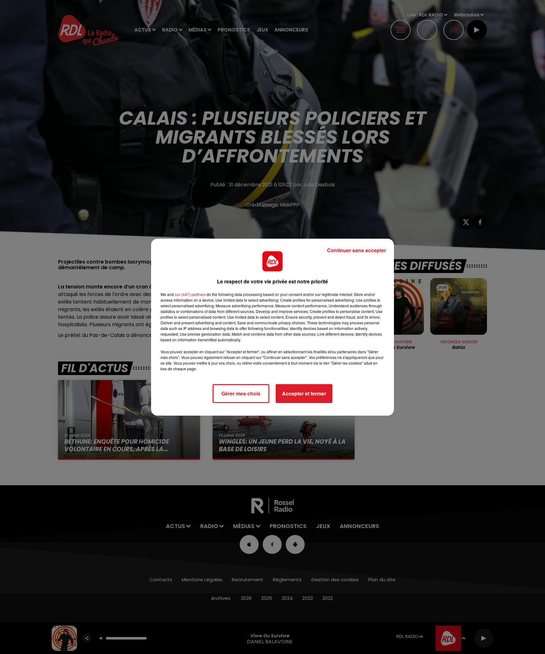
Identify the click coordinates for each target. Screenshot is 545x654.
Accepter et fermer (304, 393)
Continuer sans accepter (356, 250)
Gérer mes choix (241, 393)
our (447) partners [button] (190, 294)
